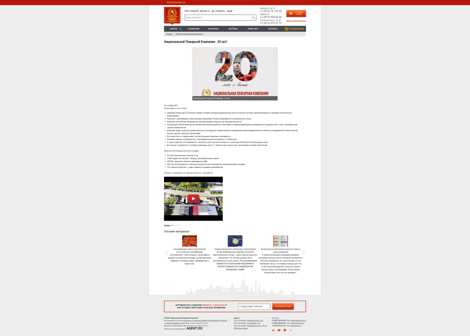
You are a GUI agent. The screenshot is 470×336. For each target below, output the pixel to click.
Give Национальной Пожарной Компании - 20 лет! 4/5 (178, 225)
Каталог (174, 29)
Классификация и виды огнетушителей (190, 249)
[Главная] (172, 16)
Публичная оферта (241, 328)
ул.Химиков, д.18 (253, 323)
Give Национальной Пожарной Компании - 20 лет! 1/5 (172, 225)
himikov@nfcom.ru (297, 323)
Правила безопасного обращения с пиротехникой (235, 249)
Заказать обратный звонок (296, 21)
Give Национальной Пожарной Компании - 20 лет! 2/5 (174, 225)
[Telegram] (285, 331)
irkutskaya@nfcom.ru (298, 320)
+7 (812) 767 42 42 (271, 11)
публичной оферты (172, 323)
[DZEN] (291, 331)
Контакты (272, 29)
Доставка (233, 29)
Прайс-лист (253, 29)
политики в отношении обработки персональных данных (205, 320)
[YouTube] (279, 331)
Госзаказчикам (296, 29)
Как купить (213, 29)
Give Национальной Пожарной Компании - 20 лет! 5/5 (180, 225)
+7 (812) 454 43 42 (271, 17)
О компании (193, 29)
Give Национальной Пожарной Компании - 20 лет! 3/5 (176, 225)
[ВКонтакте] (273, 331)
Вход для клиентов (176, 2)
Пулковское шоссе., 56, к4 (257, 326)
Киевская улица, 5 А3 (255, 320)
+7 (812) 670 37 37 (271, 23)
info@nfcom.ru (296, 326)
